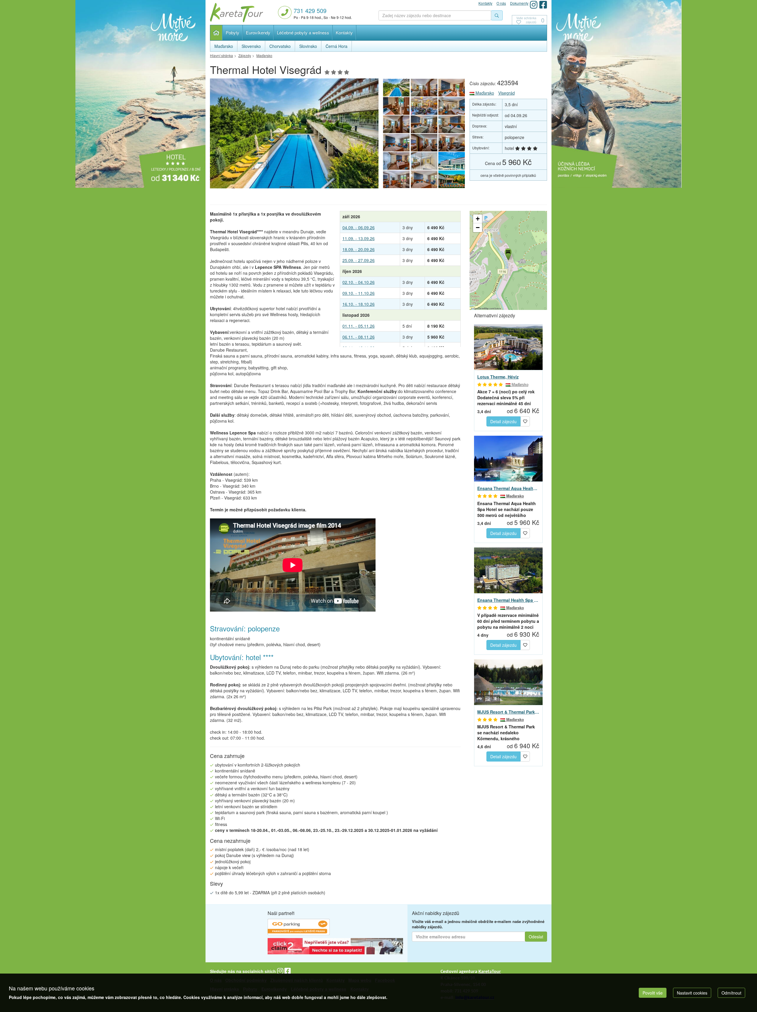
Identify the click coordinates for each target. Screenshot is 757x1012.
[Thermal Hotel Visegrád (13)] (451, 142)
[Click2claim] (335, 947)
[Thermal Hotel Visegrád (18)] (396, 124)
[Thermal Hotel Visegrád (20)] (424, 106)
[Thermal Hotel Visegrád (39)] (294, 135)
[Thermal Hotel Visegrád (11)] (424, 161)
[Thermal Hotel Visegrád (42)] (451, 87)
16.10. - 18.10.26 (358, 304)
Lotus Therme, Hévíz (498, 377)
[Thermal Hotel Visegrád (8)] (451, 179)
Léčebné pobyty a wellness (303, 32)
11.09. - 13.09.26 (358, 238)
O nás (501, 3)
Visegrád (506, 93)
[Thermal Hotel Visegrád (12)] (396, 161)
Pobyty (232, 32)
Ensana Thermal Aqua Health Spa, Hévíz (508, 488)
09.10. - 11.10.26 (358, 293)
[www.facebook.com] (543, 4)
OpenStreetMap (481, 308)
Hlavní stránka (216, 32)
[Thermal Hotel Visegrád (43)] (424, 87)
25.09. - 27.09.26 (358, 260)
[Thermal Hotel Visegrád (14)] (424, 142)
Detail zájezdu (503, 421)
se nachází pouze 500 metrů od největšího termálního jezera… (506, 509)
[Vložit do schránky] (525, 421)
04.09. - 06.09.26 (358, 227)
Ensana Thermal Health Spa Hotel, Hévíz (508, 600)
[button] (508, 253)
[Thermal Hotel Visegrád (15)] (396, 142)
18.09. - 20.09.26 (358, 249)
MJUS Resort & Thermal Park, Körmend (508, 712)
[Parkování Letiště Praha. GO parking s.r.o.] (299, 928)
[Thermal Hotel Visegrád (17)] (424, 124)
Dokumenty (519, 3)
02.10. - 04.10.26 (358, 282)
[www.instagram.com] (534, 4)
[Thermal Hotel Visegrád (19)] (451, 106)
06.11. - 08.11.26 (358, 337)
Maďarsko (484, 93)
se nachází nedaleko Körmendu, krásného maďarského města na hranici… (506, 732)
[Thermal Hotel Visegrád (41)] (396, 106)
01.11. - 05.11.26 (358, 326)
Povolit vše (653, 993)
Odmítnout (731, 993)
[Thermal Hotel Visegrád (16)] (451, 124)
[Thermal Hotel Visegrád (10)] (396, 179)
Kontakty (344, 32)
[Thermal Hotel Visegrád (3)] (451, 161)
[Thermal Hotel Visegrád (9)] (424, 179)
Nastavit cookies (692, 993)
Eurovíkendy (258, 32)
